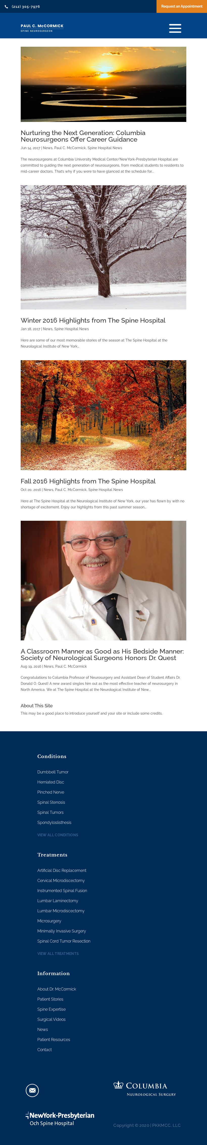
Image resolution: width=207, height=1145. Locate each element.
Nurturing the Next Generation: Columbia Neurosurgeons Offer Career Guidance (83, 136)
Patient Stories (50, 999)
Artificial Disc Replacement (61, 870)
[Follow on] (32, 1090)
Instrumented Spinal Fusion (62, 890)
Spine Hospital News (105, 148)
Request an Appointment (181, 6)
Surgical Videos (51, 1019)
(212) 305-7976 (26, 7)
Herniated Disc (50, 782)
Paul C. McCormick (70, 148)
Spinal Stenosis (51, 802)
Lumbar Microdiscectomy (61, 910)
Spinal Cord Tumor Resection (63, 941)
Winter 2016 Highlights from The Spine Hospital (93, 320)
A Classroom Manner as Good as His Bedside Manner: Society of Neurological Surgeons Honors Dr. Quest (102, 654)
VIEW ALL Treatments (58, 954)
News (48, 148)
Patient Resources (53, 1039)
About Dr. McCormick (56, 989)
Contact (44, 1049)
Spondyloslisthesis (54, 822)
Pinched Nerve (50, 792)
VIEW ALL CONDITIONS (58, 835)
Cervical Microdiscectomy (61, 880)
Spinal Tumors (50, 812)
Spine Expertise (51, 1009)
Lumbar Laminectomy (57, 900)
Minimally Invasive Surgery (61, 931)
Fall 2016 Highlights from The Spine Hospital (88, 481)
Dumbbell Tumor (52, 772)
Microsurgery (49, 921)
